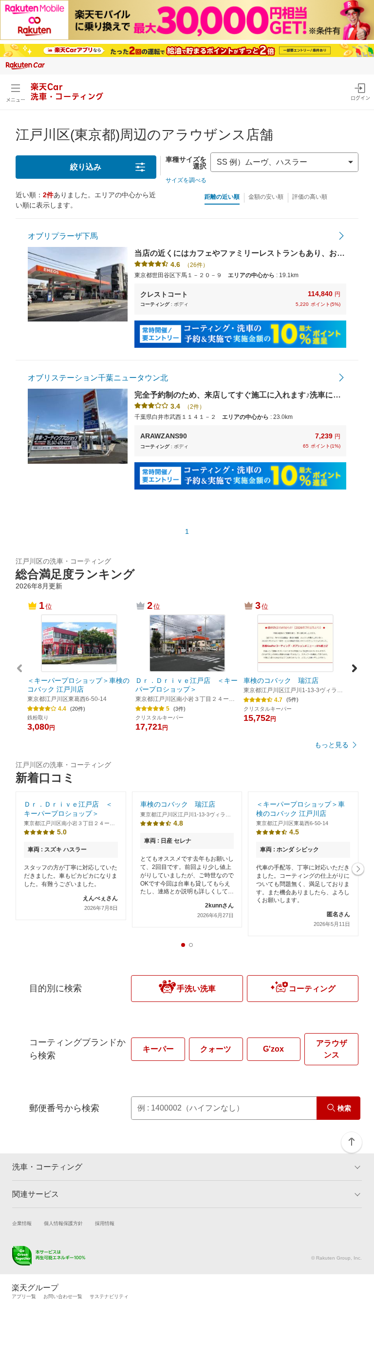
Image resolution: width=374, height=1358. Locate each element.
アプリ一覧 (24, 1296)
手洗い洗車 (196, 988)
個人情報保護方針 (63, 1223)
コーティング (312, 988)
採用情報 (104, 1223)
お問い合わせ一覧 (62, 1296)
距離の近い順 (222, 196)
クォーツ (215, 1049)
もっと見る (332, 745)
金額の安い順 (265, 196)
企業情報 (22, 1223)
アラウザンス (331, 1049)
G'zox (273, 1049)
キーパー (158, 1049)
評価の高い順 (309, 196)
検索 (344, 1108)
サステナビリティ (109, 1296)
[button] (354, 669)
